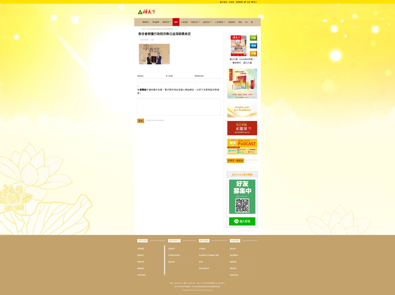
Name (140, 76)
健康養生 (140, 255)
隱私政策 (171, 262)
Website (199, 76)
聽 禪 (201, 262)
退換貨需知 (234, 275)
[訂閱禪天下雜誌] (253, 53)
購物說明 (233, 268)
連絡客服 (233, 262)
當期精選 (140, 249)
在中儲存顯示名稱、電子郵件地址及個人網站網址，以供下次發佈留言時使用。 (178, 91)
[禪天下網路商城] (253, 46)
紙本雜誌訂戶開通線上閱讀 (209, 255)
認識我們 (171, 249)
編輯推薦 (140, 268)
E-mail (169, 76)
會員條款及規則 (174, 255)
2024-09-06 (145, 40)
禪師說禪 (140, 262)
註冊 (248, 2)
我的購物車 (234, 255)
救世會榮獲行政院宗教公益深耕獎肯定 (164, 34)
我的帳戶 (233, 249)
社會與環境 (141, 275)
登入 (255, 2)
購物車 (240, 2)
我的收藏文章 (204, 268)
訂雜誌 (224, 2)
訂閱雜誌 (202, 249)
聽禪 (232, 2)
